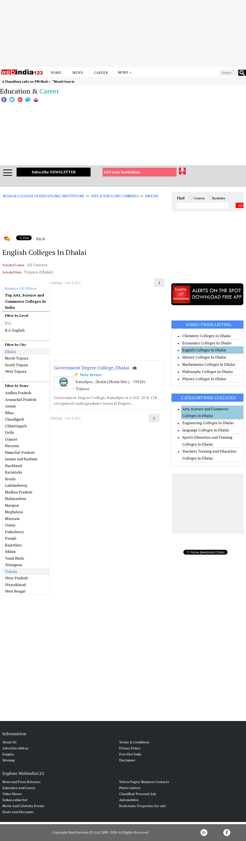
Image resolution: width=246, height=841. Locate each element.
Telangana (13, 564)
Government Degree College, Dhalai (91, 368)
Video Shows (12, 793)
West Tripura (15, 371)
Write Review (90, 374)
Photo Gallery (130, 787)
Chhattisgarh (16, 426)
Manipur (12, 505)
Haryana (12, 445)
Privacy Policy (129, 748)
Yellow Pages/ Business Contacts (144, 781)
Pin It (40, 238)
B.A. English (15, 330)
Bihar (9, 412)
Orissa (10, 525)
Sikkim (10, 551)
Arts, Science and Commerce (115, 196)
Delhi (9, 432)
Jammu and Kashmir (21, 458)
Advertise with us (15, 748)
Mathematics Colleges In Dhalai (208, 364)
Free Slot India (130, 754)
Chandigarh (14, 419)
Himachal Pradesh (20, 452)
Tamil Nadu (14, 558)
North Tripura (16, 358)
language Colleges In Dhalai (205, 430)
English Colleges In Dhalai (204, 350)
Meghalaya (14, 511)
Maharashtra (15, 498)
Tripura (11, 571)
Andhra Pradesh (18, 392)
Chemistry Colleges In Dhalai (206, 335)
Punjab (10, 538)
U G (8, 323)
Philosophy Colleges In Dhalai (207, 371)
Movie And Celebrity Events (23, 805)
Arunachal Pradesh (20, 399)
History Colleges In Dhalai (204, 357)
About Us (9, 742)
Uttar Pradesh (16, 577)
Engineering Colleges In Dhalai (208, 422)
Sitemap (8, 760)
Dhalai (10, 351)
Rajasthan (13, 545)
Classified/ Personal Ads (137, 793)
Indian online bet (15, 799)
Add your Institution (122, 172)
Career (101, 72)
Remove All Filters (21, 288)
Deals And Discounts (18, 811)
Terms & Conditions (134, 742)
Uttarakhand (15, 584)
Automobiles (129, 799)
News (78, 72)
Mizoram (12, 518)
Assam (10, 406)
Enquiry (8, 754)
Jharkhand (13, 465)
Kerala (10, 478)
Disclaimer (127, 760)
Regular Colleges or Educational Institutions (43, 196)
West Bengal (15, 591)
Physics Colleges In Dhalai (204, 378)
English (151, 196)
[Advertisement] (123, 33)
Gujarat (11, 439)
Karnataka (13, 472)
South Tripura (16, 364)
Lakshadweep (16, 485)
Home (56, 72)
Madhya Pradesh (18, 492)
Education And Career (18, 787)
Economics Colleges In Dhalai (206, 343)
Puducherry (14, 531)
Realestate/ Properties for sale (142, 805)
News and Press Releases (21, 781)
